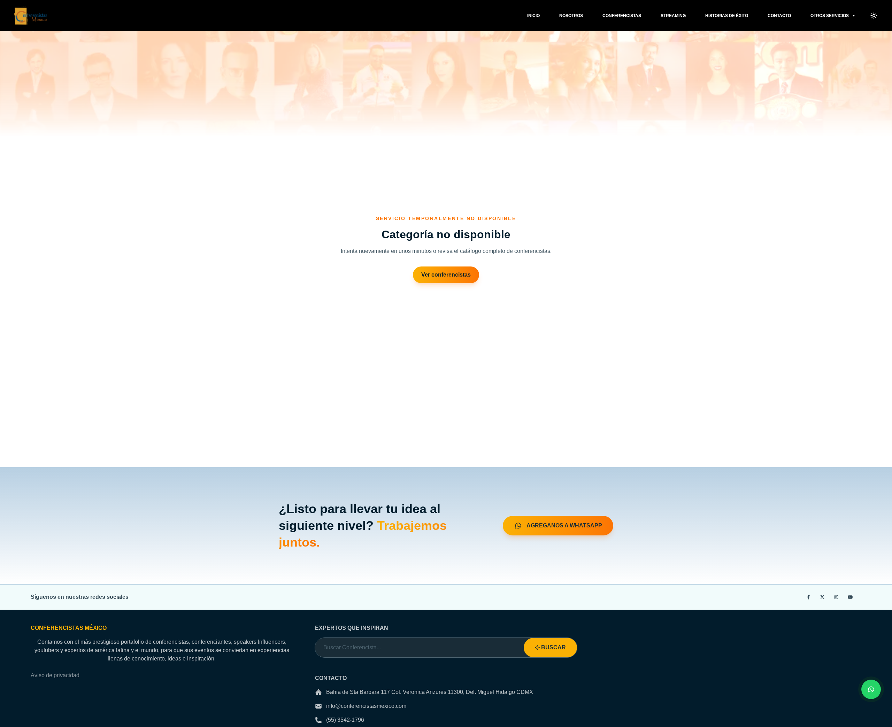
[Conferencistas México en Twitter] (822, 597)
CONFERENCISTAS (621, 15)
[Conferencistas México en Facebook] (808, 597)
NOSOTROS (571, 15)
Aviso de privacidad (55, 675)
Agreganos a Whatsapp (563, 525)
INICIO (533, 15)
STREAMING (673, 15)
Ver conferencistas (446, 275)
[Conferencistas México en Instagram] (836, 597)
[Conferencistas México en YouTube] (850, 597)
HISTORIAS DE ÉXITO (726, 15)
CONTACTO (779, 15)
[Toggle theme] (874, 15)
